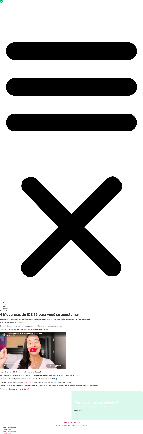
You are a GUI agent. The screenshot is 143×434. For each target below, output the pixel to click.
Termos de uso (7, 429)
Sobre (5, 7)
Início (5, 5)
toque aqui (29, 382)
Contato (5, 11)
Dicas (5, 9)
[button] (71, 157)
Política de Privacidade (9, 427)
